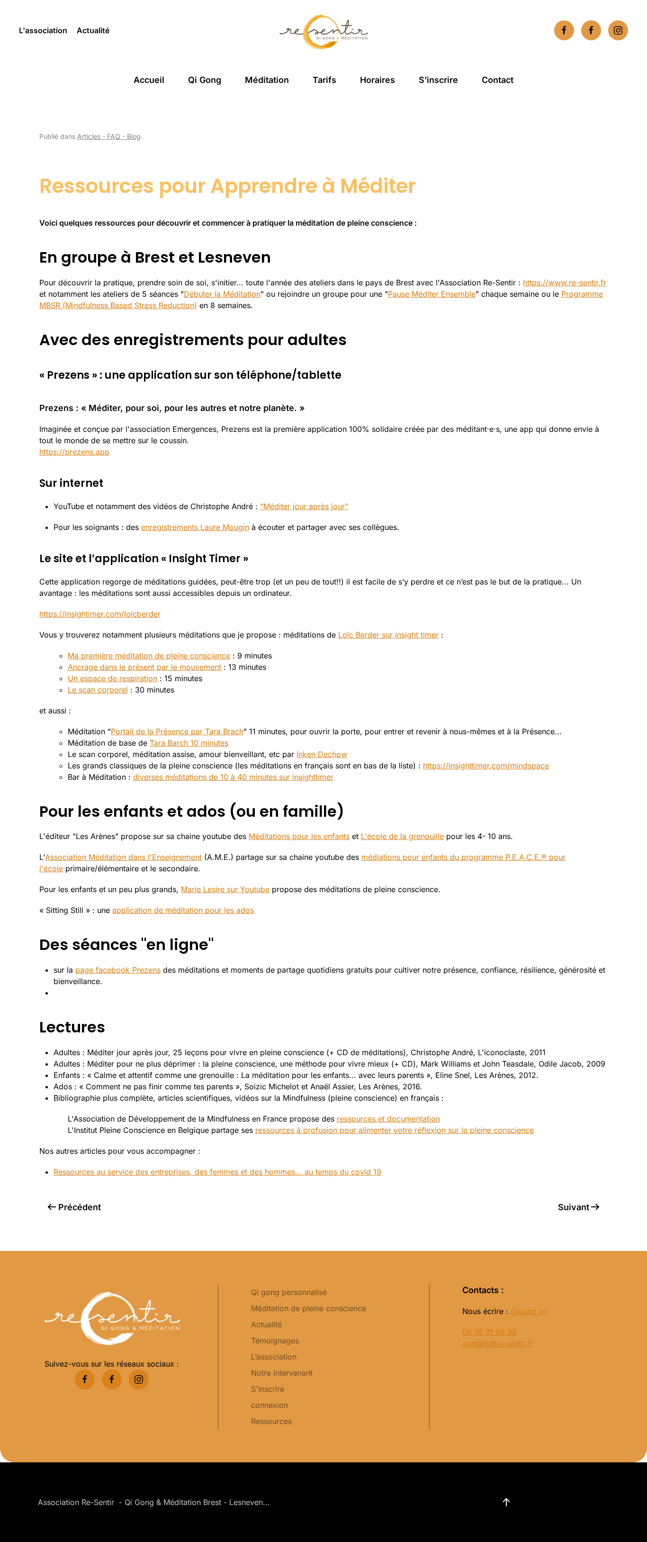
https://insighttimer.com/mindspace (486, 765)
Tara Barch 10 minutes (189, 743)
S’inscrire (438, 80)
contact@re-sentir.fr (497, 1343)
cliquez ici (529, 1311)
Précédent (79, 1207)
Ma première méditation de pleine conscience (149, 655)
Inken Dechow (322, 754)
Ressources (271, 1421)
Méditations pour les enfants (299, 836)
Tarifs (324, 80)
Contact (497, 80)
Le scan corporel (98, 689)
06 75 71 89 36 (489, 1332)
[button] (506, 1502)
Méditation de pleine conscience (308, 1308)
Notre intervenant (282, 1373)
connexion (269, 1405)
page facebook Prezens (118, 970)
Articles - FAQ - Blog (109, 136)
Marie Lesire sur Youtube (225, 889)
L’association (274, 1356)
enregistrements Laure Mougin (195, 527)
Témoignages (275, 1340)
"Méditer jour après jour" (304, 506)
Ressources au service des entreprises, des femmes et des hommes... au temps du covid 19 (217, 1172)
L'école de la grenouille (402, 836)
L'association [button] (43, 30)
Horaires (377, 80)
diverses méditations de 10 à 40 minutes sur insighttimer (233, 777)
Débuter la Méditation (222, 294)
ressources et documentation (388, 1118)
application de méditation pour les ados (183, 910)
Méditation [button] (267, 80)
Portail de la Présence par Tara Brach (177, 731)
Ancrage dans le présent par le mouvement (144, 667)
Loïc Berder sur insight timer (388, 634)
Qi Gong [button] (204, 80)
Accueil (149, 80)
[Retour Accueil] (323, 30)
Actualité (93, 30)
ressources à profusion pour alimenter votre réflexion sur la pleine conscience (394, 1130)
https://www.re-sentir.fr (564, 282)
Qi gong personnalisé (289, 1292)
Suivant (573, 1207)
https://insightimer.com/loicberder (100, 614)
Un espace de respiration (112, 678)
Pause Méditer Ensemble (432, 294)
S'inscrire (267, 1389)
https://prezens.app (74, 451)
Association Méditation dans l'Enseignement (123, 857)
